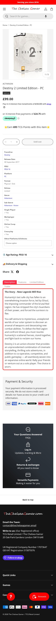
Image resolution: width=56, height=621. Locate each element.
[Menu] (4, 9)
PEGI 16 (7, 169)
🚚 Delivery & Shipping (15, 263)
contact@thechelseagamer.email (19, 525)
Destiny (7, 155)
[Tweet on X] (12, 272)
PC (5, 176)
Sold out (37, 141)
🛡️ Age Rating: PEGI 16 (15, 254)
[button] (45, 16)
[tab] (10, 282)
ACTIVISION (8, 83)
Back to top (28, 499)
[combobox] (28, 16)
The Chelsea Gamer (16, 614)
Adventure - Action (11, 205)
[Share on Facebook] (17, 272)
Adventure (8, 198)
